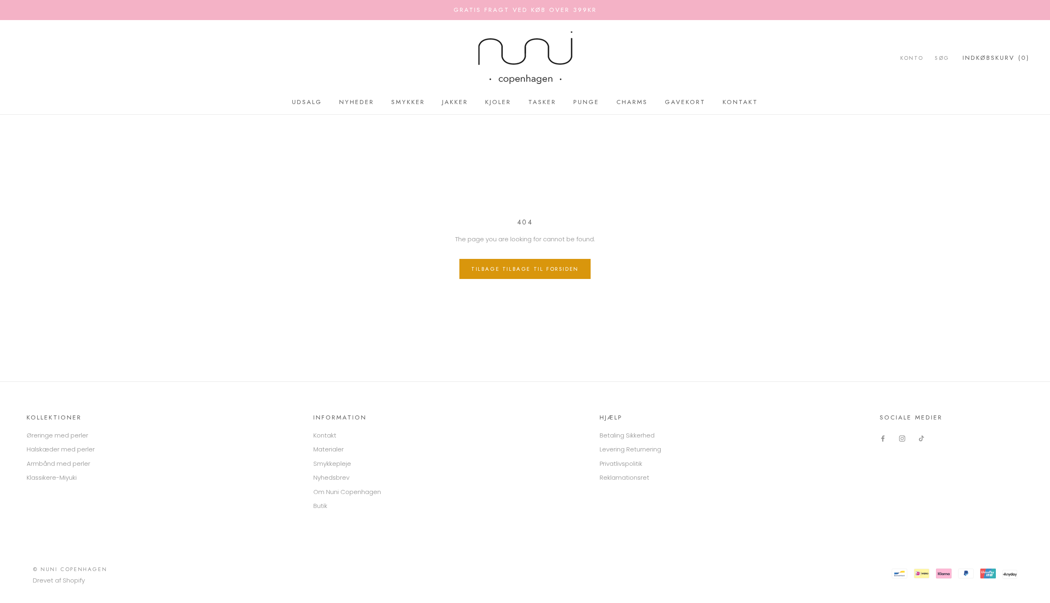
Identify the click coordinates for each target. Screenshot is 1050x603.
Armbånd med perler (58, 463)
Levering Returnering (630, 449)
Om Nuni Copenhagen (347, 491)
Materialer (328, 449)
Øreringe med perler (57, 435)
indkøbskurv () (996, 57)
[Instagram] (902, 438)
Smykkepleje (332, 463)
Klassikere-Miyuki (52, 477)
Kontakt (740, 102)
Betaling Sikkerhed (627, 435)
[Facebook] (883, 438)
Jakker (455, 102)
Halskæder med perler (61, 449)
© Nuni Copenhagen (70, 569)
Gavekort (685, 102)
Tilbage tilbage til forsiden (525, 269)
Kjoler (498, 102)
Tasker (542, 102)
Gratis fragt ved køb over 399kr (525, 9)
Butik (320, 505)
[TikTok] (921, 438)
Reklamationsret (624, 477)
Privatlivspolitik (621, 463)
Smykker (408, 102)
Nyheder (356, 102)
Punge (586, 102)
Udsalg (307, 102)
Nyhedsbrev (331, 477)
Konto (911, 58)
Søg (942, 58)
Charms (632, 102)
